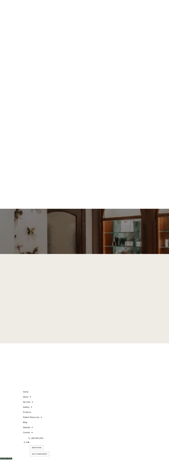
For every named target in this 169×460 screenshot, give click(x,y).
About (25, 397)
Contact (26, 432)
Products (27, 412)
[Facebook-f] (24, 442)
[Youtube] (28, 442)
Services (26, 402)
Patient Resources (31, 417)
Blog (25, 422)
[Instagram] (26, 442)
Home (25, 392)
